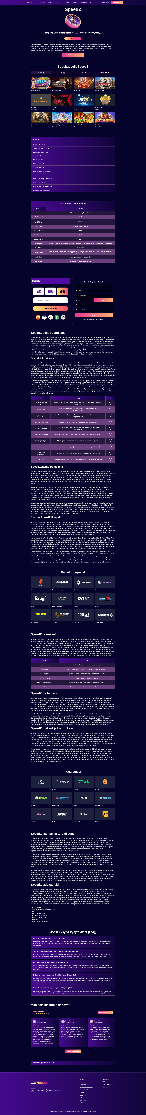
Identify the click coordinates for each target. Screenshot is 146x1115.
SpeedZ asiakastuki (39, 182)
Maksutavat (36, 175)
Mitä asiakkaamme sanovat (41, 190)
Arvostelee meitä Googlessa (105, 1012)
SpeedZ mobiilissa (38, 167)
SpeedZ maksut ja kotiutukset (42, 171)
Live (61, 72)
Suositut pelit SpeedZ (39, 144)
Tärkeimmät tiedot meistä (41, 148)
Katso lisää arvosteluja (73, 1051)
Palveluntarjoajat (38, 160)
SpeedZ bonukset (38, 163)
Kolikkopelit (103, 72)
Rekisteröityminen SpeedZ (41, 152)
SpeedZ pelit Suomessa (40, 156)
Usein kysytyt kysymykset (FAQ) (43, 186)
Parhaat (39, 72)
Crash (82, 72)
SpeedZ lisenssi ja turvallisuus (42, 179)
